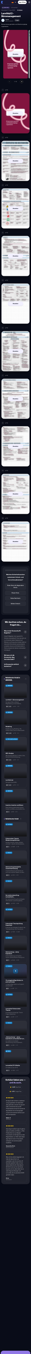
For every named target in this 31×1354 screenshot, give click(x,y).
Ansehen (15, 113)
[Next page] (21, 81)
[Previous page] (9, 81)
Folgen (17, 20)
